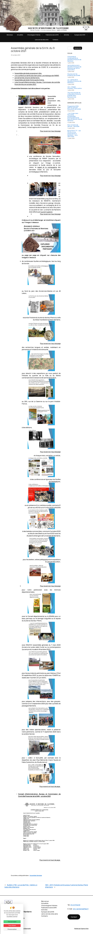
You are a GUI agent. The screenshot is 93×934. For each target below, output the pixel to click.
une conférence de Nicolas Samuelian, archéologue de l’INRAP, (37, 75)
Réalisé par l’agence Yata (81, 928)
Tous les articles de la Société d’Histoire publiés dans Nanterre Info (74, 95)
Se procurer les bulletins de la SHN (73, 74)
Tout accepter (12, 921)
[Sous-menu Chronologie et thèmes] (42, 34)
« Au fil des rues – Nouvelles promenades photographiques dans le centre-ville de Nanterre (74, 117)
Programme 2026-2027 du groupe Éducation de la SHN (74, 107)
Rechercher (77, 48)
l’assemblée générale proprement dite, (28, 73)
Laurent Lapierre (46, 212)
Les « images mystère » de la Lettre (74, 87)
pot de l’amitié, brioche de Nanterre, (27, 78)
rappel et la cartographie (47, 167)
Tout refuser (12, 925)
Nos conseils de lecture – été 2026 (73, 125)
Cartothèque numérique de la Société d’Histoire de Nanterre (74, 59)
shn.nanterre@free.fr (80, 909)
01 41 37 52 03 (75, 905)
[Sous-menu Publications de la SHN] (60, 34)
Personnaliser (12, 929)
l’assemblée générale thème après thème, (29, 80)
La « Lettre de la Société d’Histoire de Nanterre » (74, 81)
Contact (74, 917)
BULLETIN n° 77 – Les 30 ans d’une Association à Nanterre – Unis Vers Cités (74, 133)
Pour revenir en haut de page (50, 131)
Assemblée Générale (36, 875)
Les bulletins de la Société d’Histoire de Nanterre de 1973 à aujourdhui (74, 67)
